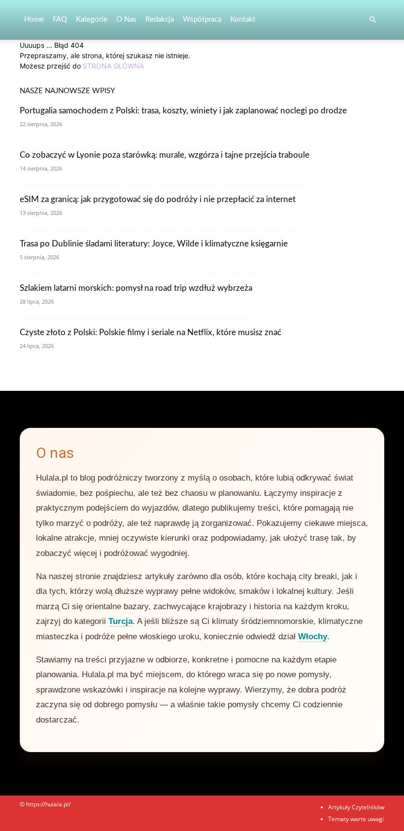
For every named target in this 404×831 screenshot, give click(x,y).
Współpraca (202, 19)
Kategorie (91, 19)
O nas (126, 19)
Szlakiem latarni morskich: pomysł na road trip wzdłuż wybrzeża (136, 288)
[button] (372, 20)
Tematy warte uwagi (356, 819)
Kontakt (242, 19)
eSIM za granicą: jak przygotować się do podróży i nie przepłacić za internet (158, 199)
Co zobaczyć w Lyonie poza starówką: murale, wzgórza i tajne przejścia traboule (164, 155)
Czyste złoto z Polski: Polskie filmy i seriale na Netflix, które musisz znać (150, 332)
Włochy (312, 636)
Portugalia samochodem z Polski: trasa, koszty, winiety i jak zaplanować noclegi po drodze (183, 110)
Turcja (120, 621)
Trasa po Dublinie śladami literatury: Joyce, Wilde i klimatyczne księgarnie (154, 244)
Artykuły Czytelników (356, 807)
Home (34, 19)
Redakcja (159, 19)
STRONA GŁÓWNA (113, 66)
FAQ (60, 19)
